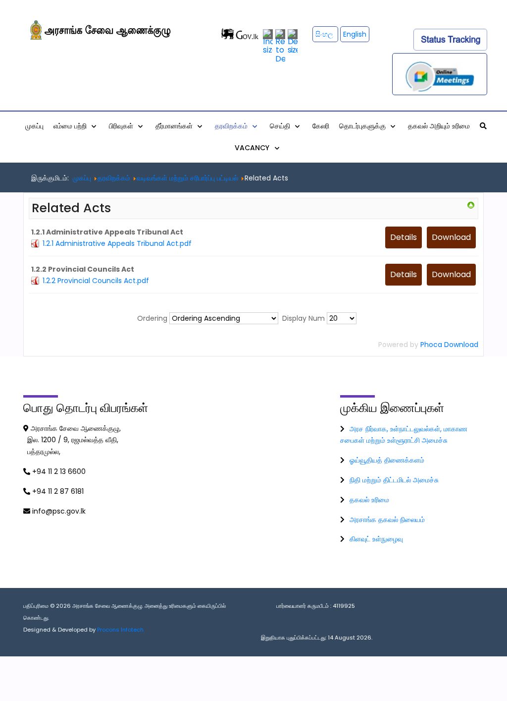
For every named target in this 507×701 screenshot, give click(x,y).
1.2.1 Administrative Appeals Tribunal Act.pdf (117, 243)
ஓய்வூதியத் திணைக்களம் (387, 460)
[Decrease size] (293, 41)
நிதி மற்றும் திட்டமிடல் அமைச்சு (394, 480)
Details (403, 237)
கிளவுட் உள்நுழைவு (376, 539)
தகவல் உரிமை (369, 500)
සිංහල (325, 34)
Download (451, 237)
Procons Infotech (120, 630)
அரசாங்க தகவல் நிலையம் (387, 520)
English (354, 34)
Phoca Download (449, 345)
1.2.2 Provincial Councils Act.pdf (96, 281)
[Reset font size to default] (280, 46)
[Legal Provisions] (471, 205)
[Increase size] (268, 41)
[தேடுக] (483, 125)
